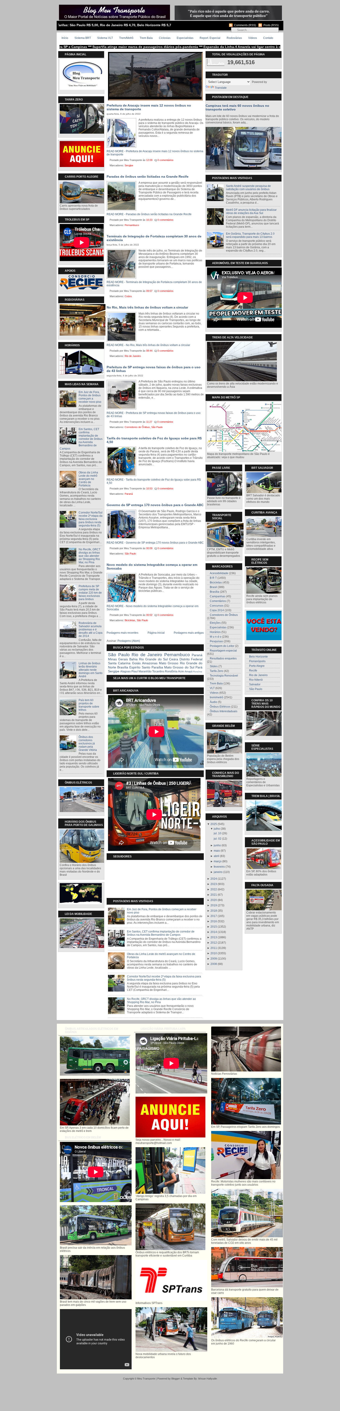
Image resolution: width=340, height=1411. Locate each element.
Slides (214, 666)
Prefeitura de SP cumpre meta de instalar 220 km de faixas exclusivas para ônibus (90, 593)
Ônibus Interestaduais (223, 711)
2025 (213, 824)
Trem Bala (146, 38)
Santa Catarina (119, 663)
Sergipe (129, 165)
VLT (212, 688)
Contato (268, 38)
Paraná (129, 493)
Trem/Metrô (126, 38)
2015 (213, 926)
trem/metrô (216, 697)
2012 (213, 942)
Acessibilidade (219, 573)
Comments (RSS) (245, 25)
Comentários (218, 601)
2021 (213, 894)
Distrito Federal (190, 659)
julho (217, 828)
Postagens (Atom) (128, 641)
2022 (213, 889)
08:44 (149, 350)
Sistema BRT (82, 38)
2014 (213, 932)
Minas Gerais (118, 659)
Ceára (128, 296)
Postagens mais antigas (189, 632)
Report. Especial (210, 38)
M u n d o (215, 636)
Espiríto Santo (139, 667)
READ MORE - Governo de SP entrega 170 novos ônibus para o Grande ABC (155, 542)
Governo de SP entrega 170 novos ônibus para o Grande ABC (155, 505)
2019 (213, 905)
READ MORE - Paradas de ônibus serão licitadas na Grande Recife (149, 214)
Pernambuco (132, 225)
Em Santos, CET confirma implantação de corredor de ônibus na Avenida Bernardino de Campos (81, 439)
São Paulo (157, 427)
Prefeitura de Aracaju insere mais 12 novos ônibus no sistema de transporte (149, 107)
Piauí (134, 671)
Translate (221, 87)
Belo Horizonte (258, 656)
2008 (213, 964)
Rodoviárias (234, 38)
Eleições (215, 622)
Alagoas (125, 671)
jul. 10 (217, 833)
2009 (213, 958)
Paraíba (157, 667)
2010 (213, 953)
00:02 (149, 615)
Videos (252, 38)
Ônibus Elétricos (220, 706)
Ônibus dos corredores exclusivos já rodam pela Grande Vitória (88, 743)
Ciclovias (164, 38)
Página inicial (156, 632)
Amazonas (150, 663)
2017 (213, 916)
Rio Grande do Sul (153, 659)
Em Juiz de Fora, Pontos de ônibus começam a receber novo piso (90, 397)
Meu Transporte (146, 1378)
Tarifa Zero (216, 671)
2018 (213, 910)
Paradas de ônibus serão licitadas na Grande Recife (148, 176)
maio (217, 850)
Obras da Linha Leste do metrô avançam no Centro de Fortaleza (88, 479)
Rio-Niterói (256, 679)
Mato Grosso (168, 663)
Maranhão (145, 671)
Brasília (122, 667)
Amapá (188, 671)
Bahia (133, 659)
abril (216, 856)
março (218, 861)
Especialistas (185, 38)
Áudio (213, 702)
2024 (213, 878)
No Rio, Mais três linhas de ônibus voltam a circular (147, 307)
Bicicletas (130, 620)
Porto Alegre (257, 666)
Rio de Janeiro (133, 356)
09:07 (149, 291)
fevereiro (219, 866)
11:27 (149, 421)
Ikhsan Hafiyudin (207, 1378)
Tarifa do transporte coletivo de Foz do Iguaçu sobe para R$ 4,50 (154, 440)
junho (217, 845)
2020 (213, 900)
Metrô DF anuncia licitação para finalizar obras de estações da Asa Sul (251, 211)
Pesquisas (216, 641)
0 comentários (165, 160)
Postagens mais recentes (122, 632)
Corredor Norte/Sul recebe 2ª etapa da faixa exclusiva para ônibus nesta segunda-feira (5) (90, 519)
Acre (181, 671)
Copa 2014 (217, 610)
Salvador (254, 684)
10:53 (149, 488)
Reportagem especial (223, 650)
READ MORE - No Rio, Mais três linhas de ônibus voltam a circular (148, 345)
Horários (215, 632)
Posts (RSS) (271, 25)
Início (65, 38)
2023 (213, 884)
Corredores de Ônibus (137, 427)
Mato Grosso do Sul (179, 667)
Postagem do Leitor (222, 646)
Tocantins (158, 671)
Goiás (136, 663)
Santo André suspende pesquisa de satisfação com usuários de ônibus (248, 187)
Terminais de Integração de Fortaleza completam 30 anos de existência (154, 238)
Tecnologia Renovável (224, 675)
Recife (253, 670)
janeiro (218, 872)
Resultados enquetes (223, 658)
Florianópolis (257, 661)
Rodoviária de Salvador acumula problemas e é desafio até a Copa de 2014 (90, 629)
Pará (198, 667)
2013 (213, 937)
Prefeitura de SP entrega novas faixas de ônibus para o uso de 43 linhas (154, 369)
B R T (213, 578)
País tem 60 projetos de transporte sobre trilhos (89, 705)
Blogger (175, 1378)
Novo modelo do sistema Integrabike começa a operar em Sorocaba (152, 566)
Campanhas (217, 596)
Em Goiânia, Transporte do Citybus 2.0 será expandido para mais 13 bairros (250, 235)
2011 (213, 948)
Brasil (213, 587)
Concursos (216, 605)
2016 (213, 921)
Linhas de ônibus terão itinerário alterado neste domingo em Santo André (90, 670)
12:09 (149, 160)
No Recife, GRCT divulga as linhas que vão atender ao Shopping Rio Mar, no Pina (89, 556)
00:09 (149, 548)
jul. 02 (217, 838)
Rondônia (171, 671)
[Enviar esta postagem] (175, 421)
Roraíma (197, 671)
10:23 (149, 219)
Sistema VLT (105, 38)
